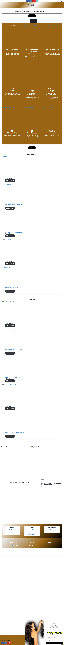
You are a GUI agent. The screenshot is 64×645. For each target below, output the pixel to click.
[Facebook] (27, 1)
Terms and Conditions (12, 529)
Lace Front (32, 89)
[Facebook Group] (29, 1)
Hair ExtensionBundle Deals (32, 50)
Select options (9, 180)
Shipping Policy (52, 529)
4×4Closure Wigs (12, 90)
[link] (54, 626)
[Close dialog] (63, 621)
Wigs (32, 91)
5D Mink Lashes (32, 132)
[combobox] (47, 640)
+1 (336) (11, 545)
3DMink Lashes (12, 132)
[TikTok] (37, 1)
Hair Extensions (12, 49)
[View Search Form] (27, 5)
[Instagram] (31, 1)
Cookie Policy (12, 533)
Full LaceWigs (51, 90)
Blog (32, 529)
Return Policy (52, 530)
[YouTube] (35, 1)
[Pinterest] (33, 1)
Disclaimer (12, 530)
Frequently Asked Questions (32, 530)
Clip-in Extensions (52, 49)
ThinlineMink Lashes (52, 132)
